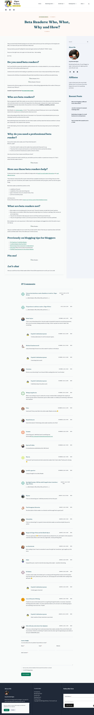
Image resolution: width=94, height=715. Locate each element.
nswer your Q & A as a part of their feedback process (35, 200)
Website (58, 646)
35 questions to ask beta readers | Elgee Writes (38, 306)
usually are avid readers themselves (46, 173)
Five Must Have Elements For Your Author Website (22, 249)
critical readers (19, 110)
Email (40, 646)
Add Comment (24, 652)
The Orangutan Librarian (33, 507)
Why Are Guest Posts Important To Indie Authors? (22, 246)
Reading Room (72, 3)
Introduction (37, 692)
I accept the (28, 670)
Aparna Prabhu (30, 445)
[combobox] (77, 41)
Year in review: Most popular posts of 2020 (79, 121)
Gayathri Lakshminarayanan (39, 333)
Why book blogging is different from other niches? (79, 102)
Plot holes (12, 247)
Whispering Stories (31, 392)
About (82, 3)
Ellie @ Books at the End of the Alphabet (37, 626)
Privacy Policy (30, 670)
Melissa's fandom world (32, 345)
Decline (12, 710)
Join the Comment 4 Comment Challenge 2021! (79, 108)
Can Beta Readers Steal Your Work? (18, 244)
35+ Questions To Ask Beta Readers (18, 242)
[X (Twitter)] (73, 72)
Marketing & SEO (49, 3)
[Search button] (87, 41)
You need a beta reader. (28, 90)
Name (22, 646)
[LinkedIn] (10, 10)
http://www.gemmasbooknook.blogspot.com (42, 436)
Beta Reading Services (43, 17)
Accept (6, 710)
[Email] (14, 10)
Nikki (27, 560)
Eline (27, 408)
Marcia (28, 457)
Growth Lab (60, 3)
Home (39, 3)
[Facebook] (70, 72)
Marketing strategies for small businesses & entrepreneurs (79, 115)
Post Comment (26, 674)
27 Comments (52, 17)
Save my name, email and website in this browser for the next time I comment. (37, 667)
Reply (62, 294)
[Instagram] (6, 10)
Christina (28, 369)
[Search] (88, 3)
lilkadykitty (29, 519)
